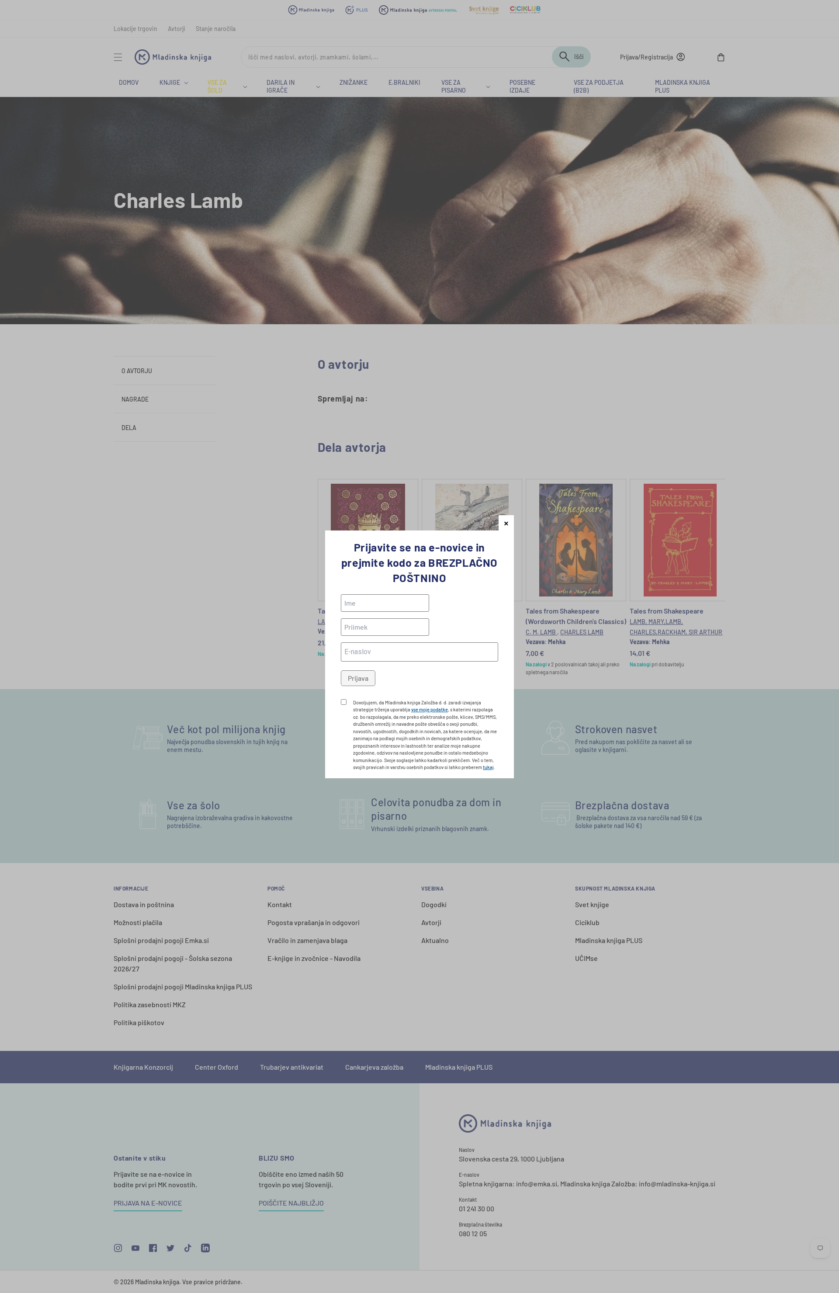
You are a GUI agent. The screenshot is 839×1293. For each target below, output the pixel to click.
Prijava (358, 678)
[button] (506, 522)
